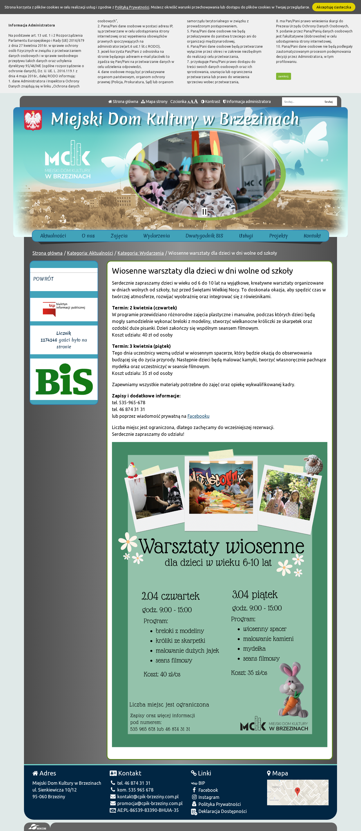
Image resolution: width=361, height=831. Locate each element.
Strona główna (125, 101)
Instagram (208, 797)
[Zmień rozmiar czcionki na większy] (192, 101)
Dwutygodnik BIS (204, 235)
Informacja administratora (248, 101)
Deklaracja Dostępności (222, 811)
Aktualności (53, 235)
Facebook (207, 790)
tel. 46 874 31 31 (133, 783)
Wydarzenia (156, 235)
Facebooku (199, 416)
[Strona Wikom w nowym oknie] (37, 827)
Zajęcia (119, 235)
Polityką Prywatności (132, 7)
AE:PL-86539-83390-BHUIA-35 (147, 810)
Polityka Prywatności (219, 804)
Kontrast (212, 101)
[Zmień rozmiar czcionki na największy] (196, 101)
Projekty (278, 235)
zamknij (283, 76)
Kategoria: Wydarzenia (141, 253)
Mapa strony (156, 101)
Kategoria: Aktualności (90, 253)
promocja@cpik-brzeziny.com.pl (149, 803)
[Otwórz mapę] (298, 792)
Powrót (43, 279)
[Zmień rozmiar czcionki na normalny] (188, 101)
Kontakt (312, 235)
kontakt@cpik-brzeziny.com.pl (147, 796)
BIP (201, 783)
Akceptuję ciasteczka (333, 7)
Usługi (246, 235)
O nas (88, 235)
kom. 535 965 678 (134, 789)
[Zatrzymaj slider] (204, 212)
